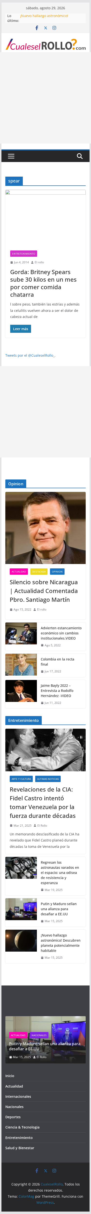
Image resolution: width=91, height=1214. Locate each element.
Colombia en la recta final (57, 662)
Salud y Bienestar (19, 1148)
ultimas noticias (48, 779)
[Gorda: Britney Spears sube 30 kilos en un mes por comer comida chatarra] (45, 218)
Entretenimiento (23, 253)
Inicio (9, 1075)
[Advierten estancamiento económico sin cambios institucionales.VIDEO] (21, 636)
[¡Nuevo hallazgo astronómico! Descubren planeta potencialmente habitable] (21, 946)
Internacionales (18, 1096)
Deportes (13, 1117)
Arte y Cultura (21, 779)
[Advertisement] (45, 97)
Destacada (39, 571)
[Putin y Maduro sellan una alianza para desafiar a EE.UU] (21, 912)
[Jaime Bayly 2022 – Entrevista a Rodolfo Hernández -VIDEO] (21, 694)
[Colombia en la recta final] (21, 665)
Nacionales (39, 1035)
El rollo (39, 262)
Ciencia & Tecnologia (22, 1127)
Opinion (57, 571)
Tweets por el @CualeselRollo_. (30, 355)
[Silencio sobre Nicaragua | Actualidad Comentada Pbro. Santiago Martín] (45, 528)
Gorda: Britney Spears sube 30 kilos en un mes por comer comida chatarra (43, 283)
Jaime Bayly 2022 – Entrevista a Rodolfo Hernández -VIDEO (57, 690)
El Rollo (42, 825)
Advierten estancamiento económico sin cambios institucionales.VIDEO (61, 633)
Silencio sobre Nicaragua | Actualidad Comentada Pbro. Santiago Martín (44, 590)
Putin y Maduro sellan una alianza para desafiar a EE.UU (48, 13)
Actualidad (19, 571)
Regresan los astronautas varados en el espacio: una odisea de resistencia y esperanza (60, 872)
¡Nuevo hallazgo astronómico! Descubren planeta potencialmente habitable (61, 943)
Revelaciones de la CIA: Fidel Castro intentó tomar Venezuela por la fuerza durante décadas (43, 802)
